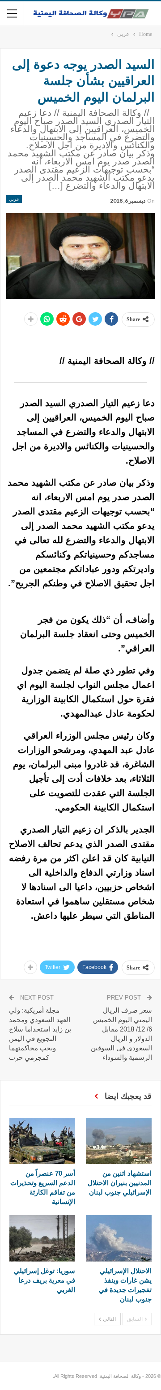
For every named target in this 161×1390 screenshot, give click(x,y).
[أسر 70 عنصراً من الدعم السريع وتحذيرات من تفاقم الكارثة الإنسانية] (42, 1141)
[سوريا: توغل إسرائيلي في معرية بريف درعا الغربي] (42, 1238)
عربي (14, 199)
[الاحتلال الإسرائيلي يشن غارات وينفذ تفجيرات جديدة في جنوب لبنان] (119, 1238)
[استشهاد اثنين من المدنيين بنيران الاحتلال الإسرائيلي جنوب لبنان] (119, 1141)
